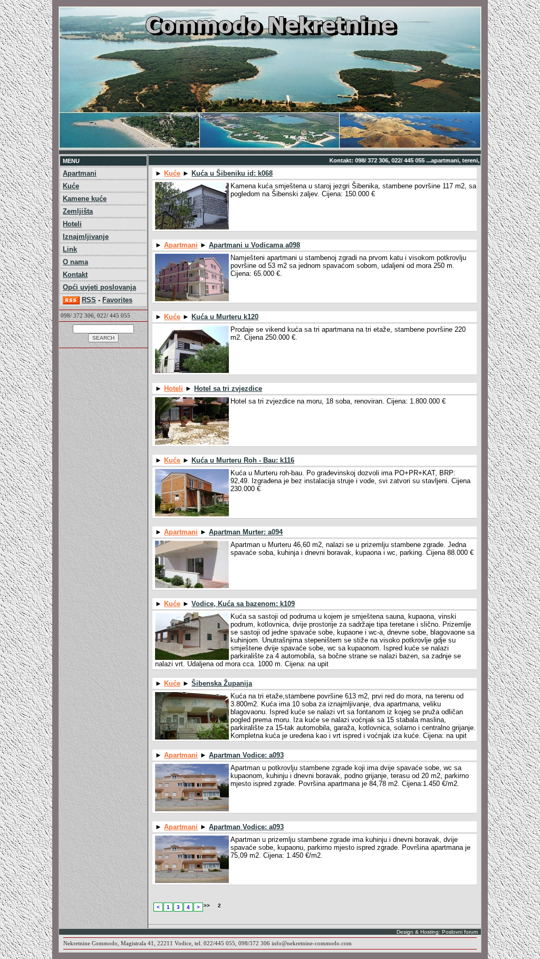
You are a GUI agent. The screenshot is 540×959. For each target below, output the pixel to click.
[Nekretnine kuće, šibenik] (270, 146)
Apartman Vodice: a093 (246, 755)
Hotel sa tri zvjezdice (228, 388)
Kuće (71, 186)
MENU (71, 161)
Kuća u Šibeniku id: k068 (232, 173)
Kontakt (75, 275)
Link (70, 249)
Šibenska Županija (221, 683)
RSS (89, 300)
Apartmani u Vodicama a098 (254, 245)
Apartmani (80, 173)
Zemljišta (78, 211)
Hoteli (72, 224)
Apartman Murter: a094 (246, 532)
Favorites (117, 300)
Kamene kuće (85, 199)
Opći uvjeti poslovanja (99, 287)
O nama (75, 262)
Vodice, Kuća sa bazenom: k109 (243, 604)
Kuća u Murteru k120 (224, 317)
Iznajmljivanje (86, 237)
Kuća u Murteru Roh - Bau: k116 (242, 460)
